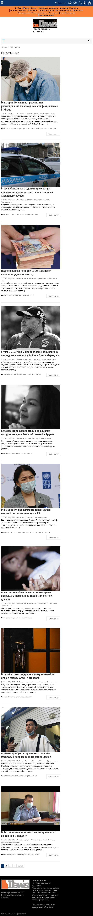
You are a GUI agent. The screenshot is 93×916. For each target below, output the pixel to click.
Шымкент (34, 8)
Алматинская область (27, 278)
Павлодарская (53, 13)
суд (28, 295)
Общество (53, 603)
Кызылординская (24, 13)
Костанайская (78, 10)
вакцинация (17, 532)
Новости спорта (37, 359)
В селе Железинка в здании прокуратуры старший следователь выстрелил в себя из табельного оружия (27, 192)
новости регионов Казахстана (41, 30)
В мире (21, 359)
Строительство (43, 128)
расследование (32, 128)
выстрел (6, 214)
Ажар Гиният (7, 532)
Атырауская (74, 8)
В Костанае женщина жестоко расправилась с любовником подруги (28, 834)
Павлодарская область (41, 200)
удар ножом (35, 854)
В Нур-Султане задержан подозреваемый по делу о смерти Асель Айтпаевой (28, 676)
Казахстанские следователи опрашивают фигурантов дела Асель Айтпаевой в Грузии (27, 432)
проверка (22, 128)
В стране (22, 114)
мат (4, 618)
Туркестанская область (46, 15)
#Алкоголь (7, 854)
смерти (47, 532)
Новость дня (37, 114)
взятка (5, 295)
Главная (4, 47)
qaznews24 (7, 775)
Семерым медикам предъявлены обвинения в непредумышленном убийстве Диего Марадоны (30, 353)
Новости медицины (40, 517)
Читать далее (53, 134)
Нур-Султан (18, 8)
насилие (10, 618)
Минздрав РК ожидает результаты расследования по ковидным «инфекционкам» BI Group (29, 106)
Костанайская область (39, 840)
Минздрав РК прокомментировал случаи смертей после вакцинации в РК (26, 511)
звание (11, 295)
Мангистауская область (39, 13)
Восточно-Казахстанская (18, 10)
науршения (14, 128)
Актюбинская (53, 8)
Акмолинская (43, 8)
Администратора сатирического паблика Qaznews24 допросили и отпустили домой (26, 755)
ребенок (28, 618)
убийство (37, 374)
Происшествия (6, 202)
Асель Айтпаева (9, 453)
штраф (32, 295)
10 (14, 866)
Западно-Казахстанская (46, 10)
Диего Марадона (9, 374)
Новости (29, 114)
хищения (53, 128)
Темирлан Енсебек (30, 775)
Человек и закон (49, 114)
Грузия (18, 453)
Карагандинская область (64, 10)
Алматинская (64, 8)
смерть (30, 374)
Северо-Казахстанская (67, 13)
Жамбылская (32, 10)
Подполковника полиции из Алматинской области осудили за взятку (26, 272)
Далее (20, 866)
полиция (13, 214)
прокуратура (21, 214)
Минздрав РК (27, 532)
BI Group (6, 128)
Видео (28, 840)
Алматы (26, 8)
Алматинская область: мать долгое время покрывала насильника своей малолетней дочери (26, 596)
